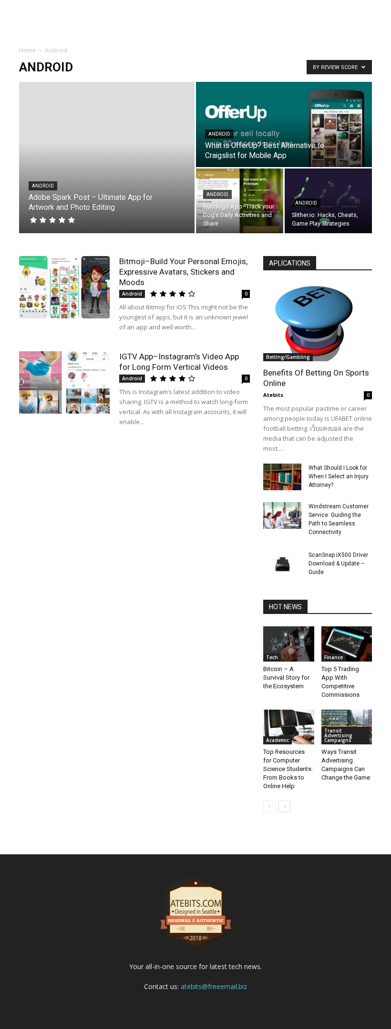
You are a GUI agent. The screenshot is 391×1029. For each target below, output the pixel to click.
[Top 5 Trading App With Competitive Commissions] (346, 643)
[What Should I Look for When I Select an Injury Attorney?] (282, 477)
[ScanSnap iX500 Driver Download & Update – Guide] (282, 564)
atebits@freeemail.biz (214, 986)
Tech (272, 657)
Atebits (273, 394)
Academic (277, 740)
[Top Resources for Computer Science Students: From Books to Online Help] (288, 727)
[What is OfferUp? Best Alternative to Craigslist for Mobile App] (284, 125)
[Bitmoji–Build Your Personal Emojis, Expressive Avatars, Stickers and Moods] (64, 287)
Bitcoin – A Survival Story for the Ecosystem (286, 677)
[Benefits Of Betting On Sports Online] (317, 322)
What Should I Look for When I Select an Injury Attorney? (339, 476)
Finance (333, 657)
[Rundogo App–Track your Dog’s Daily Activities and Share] (239, 201)
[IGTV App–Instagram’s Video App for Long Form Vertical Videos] (64, 382)
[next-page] (284, 806)
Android (43, 185)
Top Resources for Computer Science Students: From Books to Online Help (288, 769)
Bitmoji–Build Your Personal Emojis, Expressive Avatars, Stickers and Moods (183, 272)
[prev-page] (269, 806)
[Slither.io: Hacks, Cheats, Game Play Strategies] (328, 201)
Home (27, 50)
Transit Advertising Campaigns (338, 735)
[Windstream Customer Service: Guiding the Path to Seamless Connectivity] (282, 515)
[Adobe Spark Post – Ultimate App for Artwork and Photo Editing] (107, 157)
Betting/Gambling (288, 357)
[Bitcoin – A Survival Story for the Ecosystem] (288, 643)
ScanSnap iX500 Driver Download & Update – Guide (338, 563)
